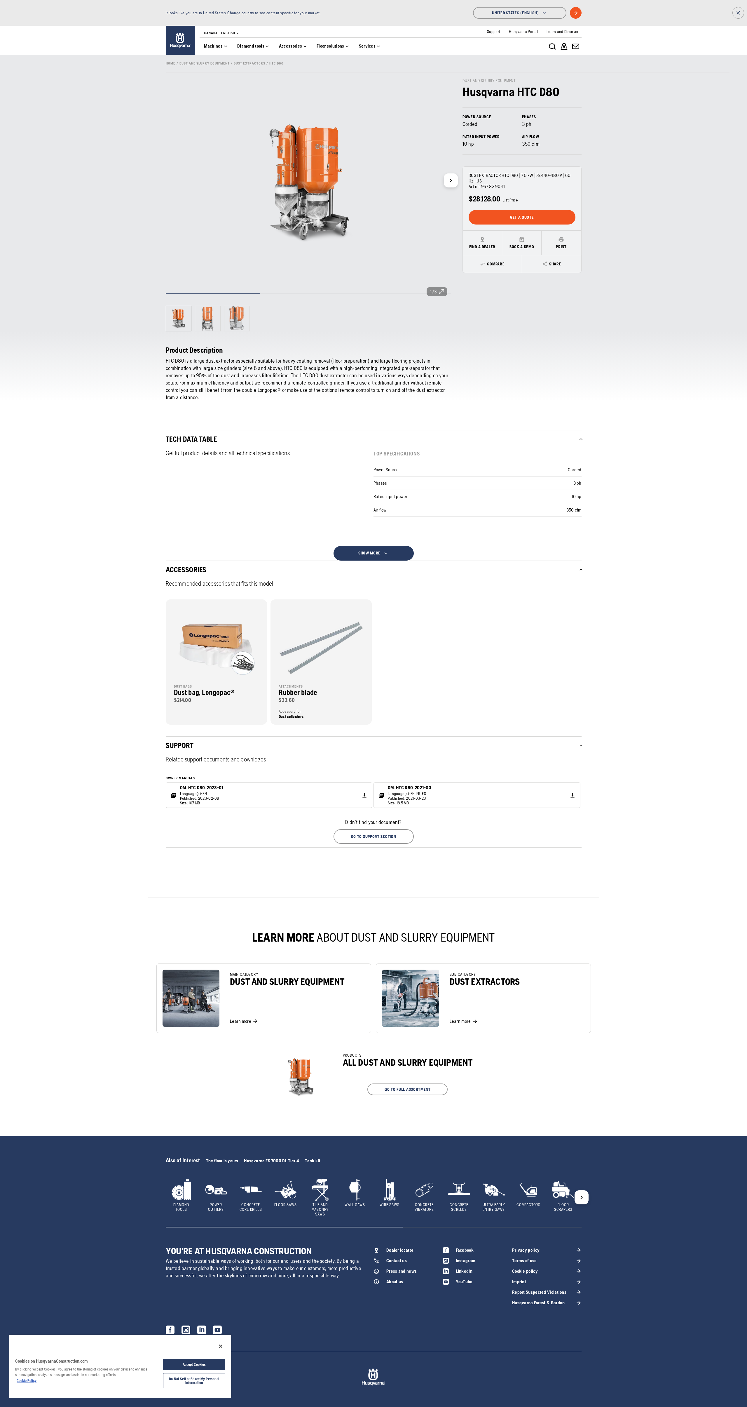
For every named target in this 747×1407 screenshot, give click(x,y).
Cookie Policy (26, 1380)
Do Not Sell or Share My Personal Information (194, 1381)
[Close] (220, 1346)
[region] (120, 1366)
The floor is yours (222, 1160)
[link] (180, 40)
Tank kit (313, 1160)
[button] (374, 836)
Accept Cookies (194, 1364)
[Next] (451, 180)
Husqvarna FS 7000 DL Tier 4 (271, 1160)
